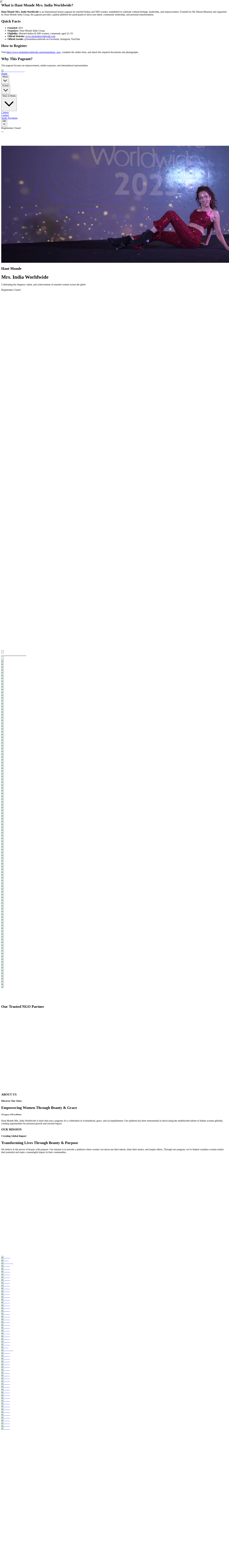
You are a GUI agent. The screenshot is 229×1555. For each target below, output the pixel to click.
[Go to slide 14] (35, 1467)
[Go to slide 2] (5, 1467)
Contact (11, 1522)
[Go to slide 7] (17, 1467)
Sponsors (54, 1548)
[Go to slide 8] (20, 1467)
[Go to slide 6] (15, 1467)
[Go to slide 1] (2, 1467)
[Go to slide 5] (12, 1467)
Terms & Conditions (40, 1548)
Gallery (11, 1516)
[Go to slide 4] (10, 1467)
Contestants (13, 1519)
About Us (12, 1510)
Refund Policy (23, 1548)
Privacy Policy (8, 1548)
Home (10, 1508)
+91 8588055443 (9, 1496)
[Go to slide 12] (30, 1467)
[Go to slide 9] (22, 1467)
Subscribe (35, 1534)
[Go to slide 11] (27, 1467)
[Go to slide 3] (7, 1467)
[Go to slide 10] (25, 1467)
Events (10, 1513)
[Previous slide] (2, 1464)
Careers (62, 1548)
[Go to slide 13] (32, 1467)
